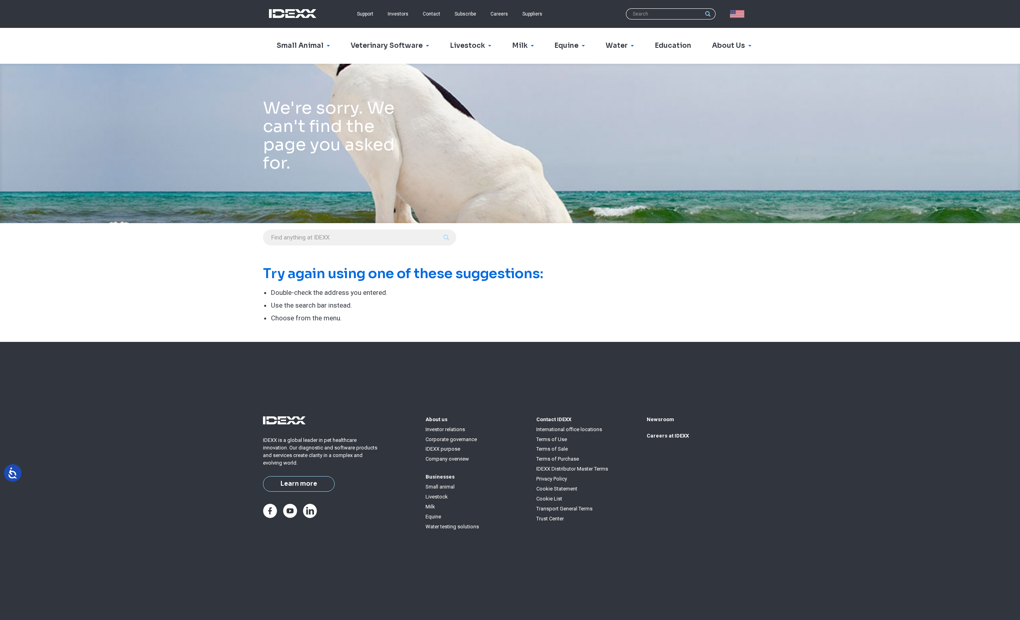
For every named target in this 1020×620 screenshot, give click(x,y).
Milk (430, 507)
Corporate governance (451, 439)
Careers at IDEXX (668, 436)
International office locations (569, 429)
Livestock (437, 497)
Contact (431, 14)
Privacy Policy (551, 479)
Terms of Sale (552, 449)
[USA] (738, 14)
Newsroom (660, 419)
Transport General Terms (564, 509)
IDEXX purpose (443, 449)
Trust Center (550, 519)
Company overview (447, 459)
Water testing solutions (452, 527)
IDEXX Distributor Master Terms (572, 469)
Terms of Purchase (557, 459)
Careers (499, 14)
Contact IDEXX (553, 419)
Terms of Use (551, 439)
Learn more (298, 484)
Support (365, 14)
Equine (433, 517)
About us (436, 419)
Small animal (440, 487)
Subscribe (465, 14)
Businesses (440, 477)
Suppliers (532, 14)
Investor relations (445, 429)
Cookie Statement (556, 489)
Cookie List (549, 499)
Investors (398, 14)
